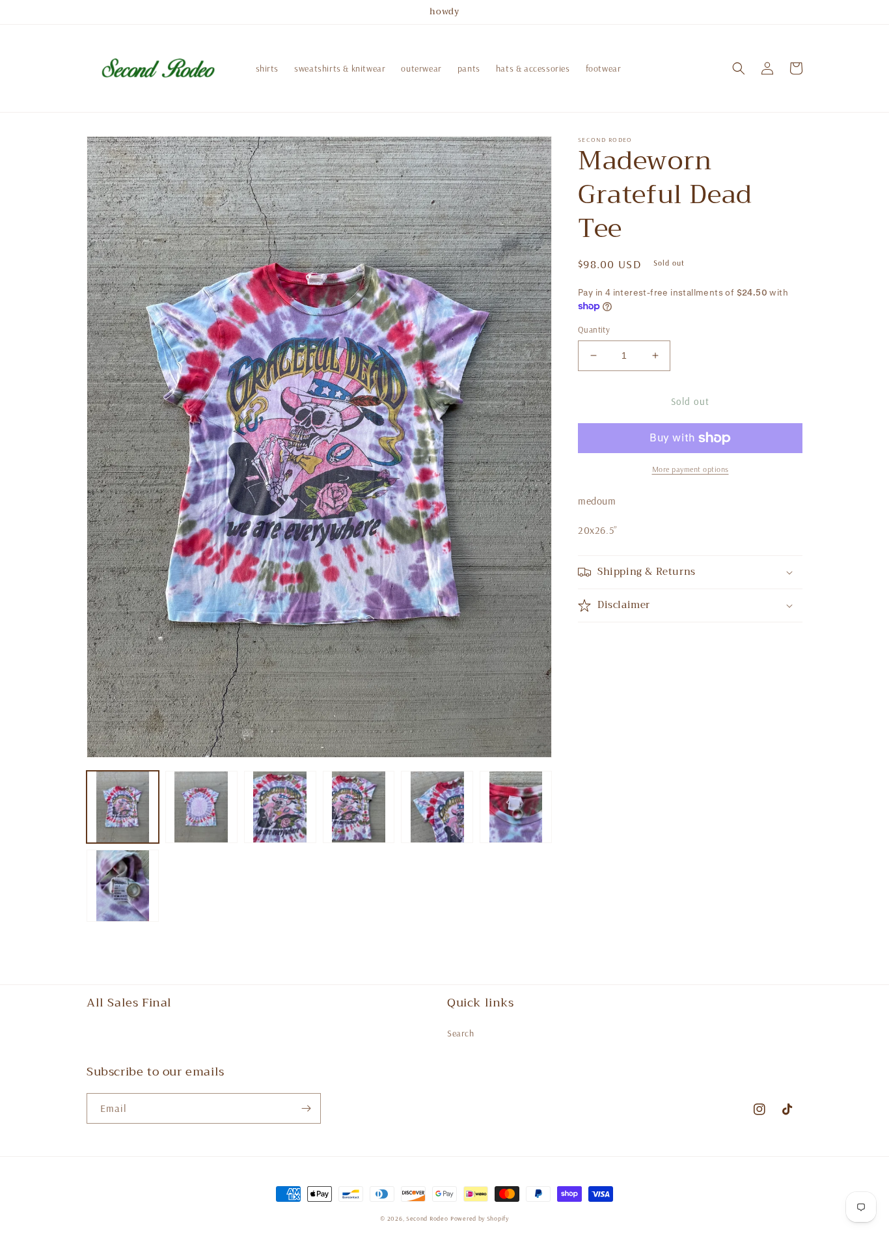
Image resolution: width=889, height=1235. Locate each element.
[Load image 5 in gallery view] (437, 807)
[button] (738, 68)
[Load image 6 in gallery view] (516, 807)
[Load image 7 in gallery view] (123, 886)
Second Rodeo (427, 1218)
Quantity (594, 329)
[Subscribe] (306, 1108)
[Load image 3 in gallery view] (280, 807)
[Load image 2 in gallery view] (201, 807)
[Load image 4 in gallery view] (359, 807)
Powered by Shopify (479, 1218)
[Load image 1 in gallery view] (123, 807)
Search (460, 1033)
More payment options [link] (690, 469)
